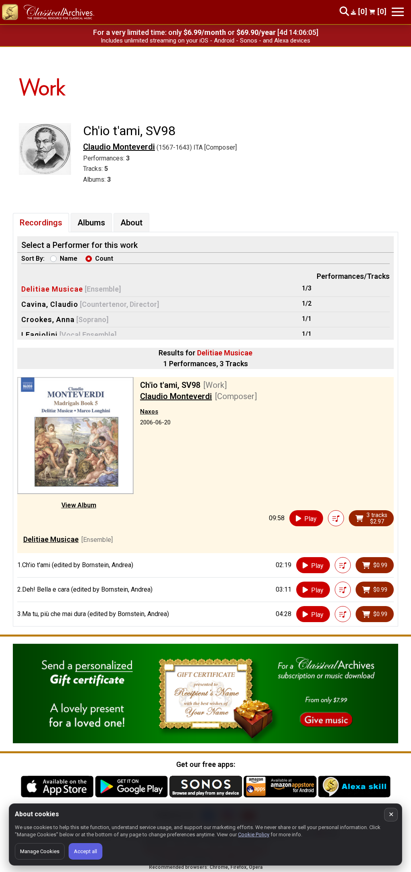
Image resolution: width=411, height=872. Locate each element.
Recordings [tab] (41, 222)
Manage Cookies (39, 851)
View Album (78, 505)
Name (68, 258)
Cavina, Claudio (49, 304)
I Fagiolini (39, 335)
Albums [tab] (91, 222)
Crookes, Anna (48, 319)
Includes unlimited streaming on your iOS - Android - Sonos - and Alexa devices (205, 40)
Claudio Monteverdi (119, 147)
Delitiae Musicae (52, 289)
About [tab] (131, 222)
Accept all (85, 851)
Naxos (149, 411)
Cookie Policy (253, 834)
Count (104, 258)
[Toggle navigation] (398, 11)
